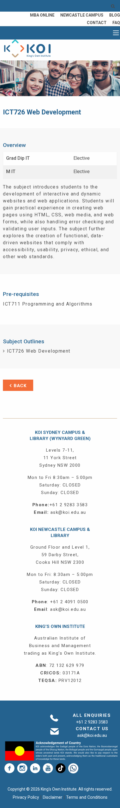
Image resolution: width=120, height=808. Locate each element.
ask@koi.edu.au (68, 512)
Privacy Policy (26, 797)
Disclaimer (53, 797)
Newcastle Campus (81, 15)
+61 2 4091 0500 (69, 601)
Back (20, 385)
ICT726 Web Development (38, 351)
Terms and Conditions (86, 797)
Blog (114, 15)
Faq (116, 22)
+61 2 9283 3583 (69, 504)
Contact (97, 22)
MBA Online (42, 15)
